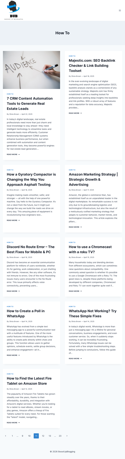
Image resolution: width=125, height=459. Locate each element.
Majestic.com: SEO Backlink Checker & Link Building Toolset (92, 65)
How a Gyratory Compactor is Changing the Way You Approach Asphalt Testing (31, 179)
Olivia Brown (14, 114)
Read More (13, 154)
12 (43, 436)
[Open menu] (120, 10)
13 (50, 436)
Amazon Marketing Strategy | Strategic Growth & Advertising (93, 179)
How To (10, 94)
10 (29, 436)
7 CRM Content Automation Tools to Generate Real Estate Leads (30, 103)
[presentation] (31, 70)
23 (60, 436)
